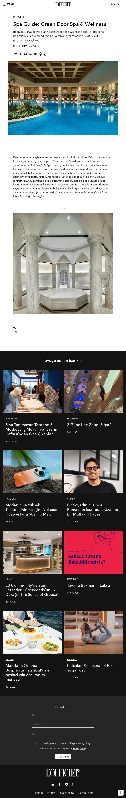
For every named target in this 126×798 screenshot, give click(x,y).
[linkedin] (30, 55)
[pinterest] (25, 55)
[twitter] (35, 55)
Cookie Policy (85, 792)
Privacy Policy (79, 748)
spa (15, 332)
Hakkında (38, 792)
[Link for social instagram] (66, 785)
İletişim (51, 792)
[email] (15, 55)
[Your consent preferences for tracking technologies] (121, 793)
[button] (109, 263)
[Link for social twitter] (52, 785)
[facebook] (20, 55)
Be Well (19, 17)
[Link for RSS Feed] (73, 785)
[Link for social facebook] (59, 785)
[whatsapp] (40, 55)
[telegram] (45, 55)
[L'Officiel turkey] (63, 4)
